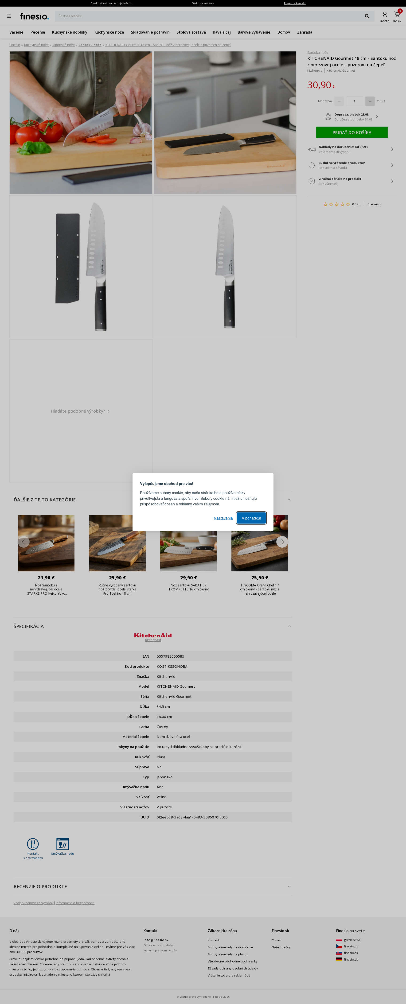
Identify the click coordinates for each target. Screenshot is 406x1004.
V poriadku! (251, 517)
